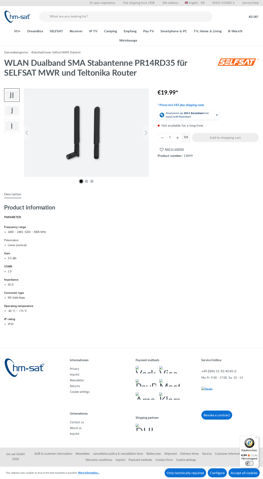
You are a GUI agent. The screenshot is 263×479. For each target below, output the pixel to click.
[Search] (43, 17)
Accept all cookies (244, 473)
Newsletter (77, 380)
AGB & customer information (53, 453)
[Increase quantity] (177, 137)
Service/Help (250, 3)
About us (76, 428)
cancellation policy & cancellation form (118, 453)
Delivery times (189, 453)
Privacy (74, 369)
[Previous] (27, 132)
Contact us (77, 422)
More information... (89, 473)
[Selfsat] (238, 69)
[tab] (12, 194)
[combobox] (130, 17)
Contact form (164, 460)
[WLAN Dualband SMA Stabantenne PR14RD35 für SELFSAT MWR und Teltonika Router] (86, 132)
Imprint (74, 374)
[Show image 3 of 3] (91, 181)
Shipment (170, 453)
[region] (76, 132)
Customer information (229, 453)
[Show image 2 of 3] (86, 181)
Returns (75, 386)
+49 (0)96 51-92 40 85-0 (218, 371)
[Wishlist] (223, 15)
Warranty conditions (98, 460)
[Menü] (256, 438)
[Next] (146, 132)
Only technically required (185, 473)
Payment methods (140, 460)
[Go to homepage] (17, 16)
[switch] (249, 463)
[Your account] (236, 15)
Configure (217, 473)
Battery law (153, 453)
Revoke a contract (217, 415)
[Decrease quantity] (162, 137)
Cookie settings (80, 392)
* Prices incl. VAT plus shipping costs (181, 105)
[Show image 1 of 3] (81, 181)
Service (207, 453)
